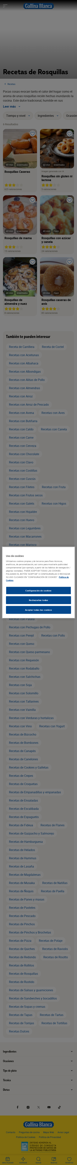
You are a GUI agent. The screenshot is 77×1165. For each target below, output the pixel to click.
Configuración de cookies (38, 590)
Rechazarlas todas (38, 600)
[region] (38, 582)
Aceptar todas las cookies (38, 609)
